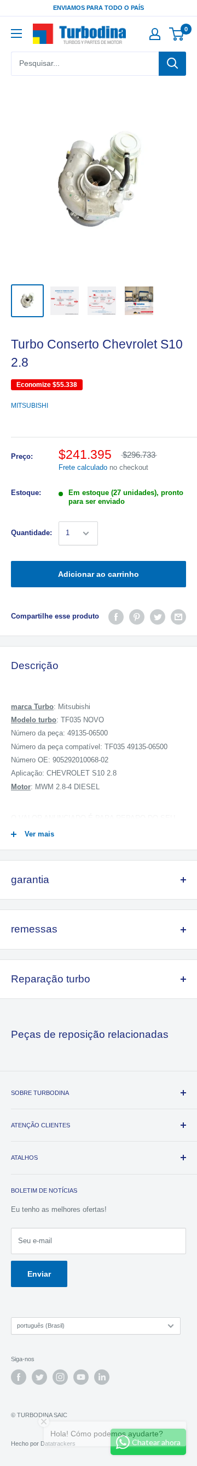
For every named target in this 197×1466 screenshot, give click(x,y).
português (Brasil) (41, 1325)
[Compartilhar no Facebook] (116, 617)
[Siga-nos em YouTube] (81, 1377)
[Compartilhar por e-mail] (178, 617)
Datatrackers (58, 1443)
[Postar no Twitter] (157, 617)
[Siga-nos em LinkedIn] (101, 1377)
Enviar (39, 1274)
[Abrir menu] (16, 33)
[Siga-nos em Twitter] (39, 1377)
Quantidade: (31, 533)
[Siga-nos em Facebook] (18, 1377)
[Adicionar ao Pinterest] (136, 617)
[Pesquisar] (172, 64)
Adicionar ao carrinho (98, 574)
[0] (177, 34)
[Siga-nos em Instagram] (60, 1377)
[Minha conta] (154, 34)
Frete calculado (83, 467)
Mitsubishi (29, 405)
